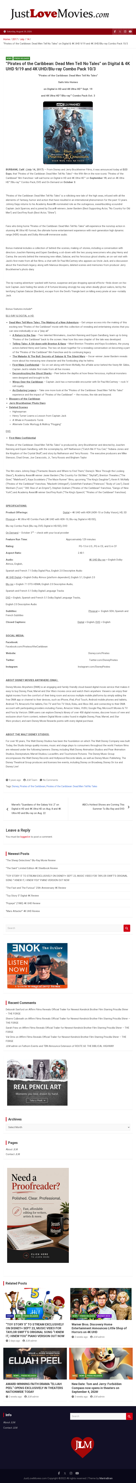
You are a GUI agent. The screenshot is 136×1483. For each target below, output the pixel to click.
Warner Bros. (104, 1316)
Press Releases (21, 58)
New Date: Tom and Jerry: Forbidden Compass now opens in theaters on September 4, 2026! (97, 1387)
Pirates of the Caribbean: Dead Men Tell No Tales (71, 786)
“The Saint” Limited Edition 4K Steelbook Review (32, 868)
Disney (15, 786)
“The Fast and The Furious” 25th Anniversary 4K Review (36, 887)
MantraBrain (106, 1478)
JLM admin (12, 1046)
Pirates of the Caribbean (32, 786)
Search (127, 928)
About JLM (12, 1149)
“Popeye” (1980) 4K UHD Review (23, 903)
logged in (25, 836)
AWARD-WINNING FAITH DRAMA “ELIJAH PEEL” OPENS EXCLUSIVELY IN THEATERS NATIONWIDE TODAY (34, 1387)
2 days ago (14, 1340)
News (9, 58)
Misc (9, 1376)
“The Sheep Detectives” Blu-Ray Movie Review (31, 860)
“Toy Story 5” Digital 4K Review (22, 895)
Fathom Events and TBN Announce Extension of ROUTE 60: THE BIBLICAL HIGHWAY (68, 1046)
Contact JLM (13, 1154)
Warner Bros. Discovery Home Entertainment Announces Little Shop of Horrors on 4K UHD (99, 1328)
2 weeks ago (81, 1337)
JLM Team (31, 780)
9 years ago (15, 780)
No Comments (50, 780)
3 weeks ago (81, 1396)
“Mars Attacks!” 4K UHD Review (23, 911)
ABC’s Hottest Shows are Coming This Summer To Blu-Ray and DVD (103, 806)
